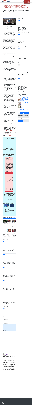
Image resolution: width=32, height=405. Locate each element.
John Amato (20, 59)
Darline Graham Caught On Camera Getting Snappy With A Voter (23, 73)
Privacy (22, 399)
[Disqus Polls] (9, 342)
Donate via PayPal (12, 205)
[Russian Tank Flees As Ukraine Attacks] (9, 312)
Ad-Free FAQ (13, 195)
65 (3, 267)
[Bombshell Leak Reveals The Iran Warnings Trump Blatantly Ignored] (23, 23)
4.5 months (14, 47)
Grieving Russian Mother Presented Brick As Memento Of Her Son (16, 11)
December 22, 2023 (7, 133)
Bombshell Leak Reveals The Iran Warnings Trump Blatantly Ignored (22, 29)
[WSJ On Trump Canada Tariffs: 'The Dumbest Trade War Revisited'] (23, 51)
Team (6, 399)
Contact (12, 399)
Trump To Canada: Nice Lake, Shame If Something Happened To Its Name (23, 43)
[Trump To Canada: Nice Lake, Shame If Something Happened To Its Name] (23, 37)
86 (18, 34)
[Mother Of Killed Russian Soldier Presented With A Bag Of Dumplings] (9, 257)
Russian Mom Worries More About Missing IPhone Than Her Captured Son (9, 289)
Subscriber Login (27, 2)
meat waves (8, 43)
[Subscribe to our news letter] (21, 1)
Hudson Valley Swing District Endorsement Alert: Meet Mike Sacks (24, 103)
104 (3, 254)
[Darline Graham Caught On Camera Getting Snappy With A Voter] (23, 67)
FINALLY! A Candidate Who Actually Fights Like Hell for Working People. (25, 106)
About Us (8, 399)
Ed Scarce (5, 26)
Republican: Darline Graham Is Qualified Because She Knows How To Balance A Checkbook (22, 87)
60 (18, 20)
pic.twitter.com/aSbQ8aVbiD (9, 130)
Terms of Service (8, 329)
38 (3, 280)
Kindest (6, 207)
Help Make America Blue (23, 109)
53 (3, 308)
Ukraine (9, 135)
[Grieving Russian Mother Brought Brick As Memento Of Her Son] (9, 244)
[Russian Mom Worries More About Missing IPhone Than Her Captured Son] (9, 283)
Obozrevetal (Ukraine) (9, 75)
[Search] (23, 1)
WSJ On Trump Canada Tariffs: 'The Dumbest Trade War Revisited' (23, 57)
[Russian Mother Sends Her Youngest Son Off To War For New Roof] (9, 270)
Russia (7, 135)
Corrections (29, 399)
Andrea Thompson (20, 32)
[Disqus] (9, 362)
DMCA (25, 399)
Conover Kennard (20, 46)
